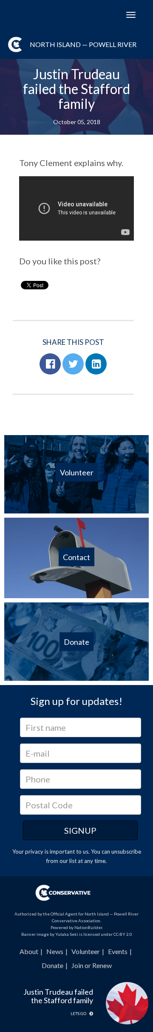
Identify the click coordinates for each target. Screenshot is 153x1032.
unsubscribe (126, 851)
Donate (52, 965)
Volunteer (85, 951)
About (29, 951)
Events (118, 951)
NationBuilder (88, 927)
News (54, 951)
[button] (50, 364)
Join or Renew (91, 965)
